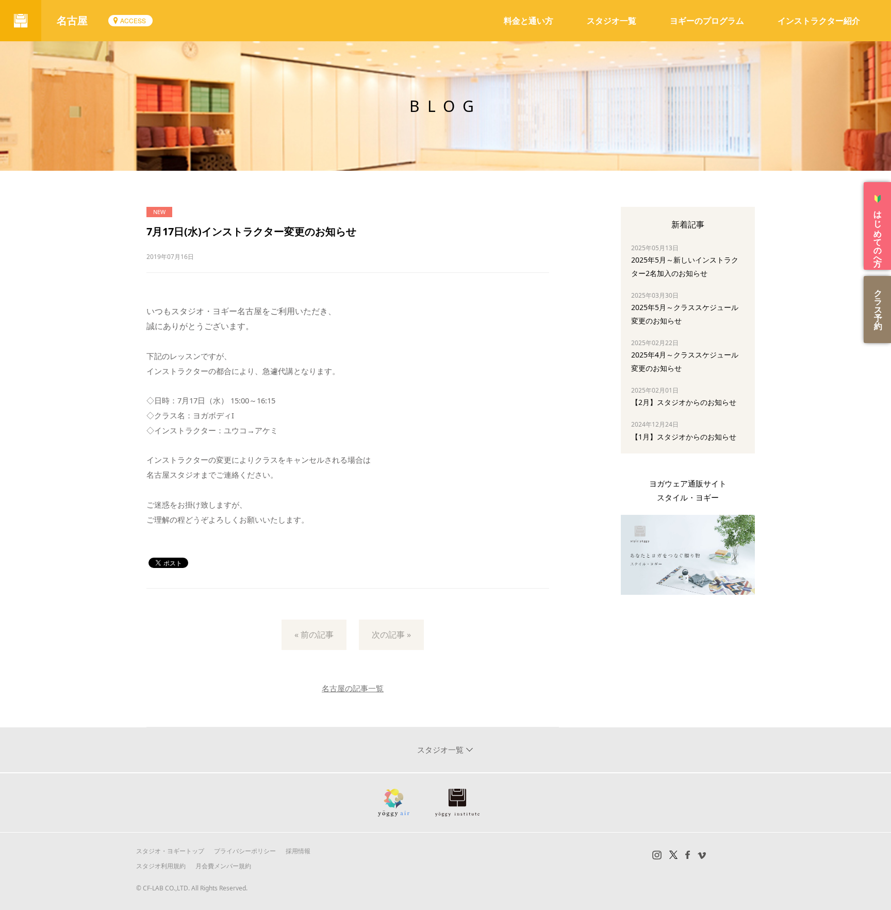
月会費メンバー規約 (223, 866)
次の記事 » (391, 634)
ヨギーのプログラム (707, 20)
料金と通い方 (528, 20)
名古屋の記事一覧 (353, 688)
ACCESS (133, 20)
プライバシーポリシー (245, 851)
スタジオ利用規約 (161, 866)
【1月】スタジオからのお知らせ (683, 437)
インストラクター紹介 (819, 20)
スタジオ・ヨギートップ (170, 851)
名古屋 (72, 20)
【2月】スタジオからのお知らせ (683, 402)
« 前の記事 (314, 634)
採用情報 (298, 851)
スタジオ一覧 (611, 20)
